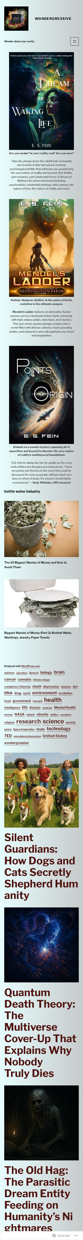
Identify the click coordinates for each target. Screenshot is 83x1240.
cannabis (24, 679)
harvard (37, 701)
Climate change (41, 679)
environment (44, 692)
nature (30, 714)
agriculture (21, 673)
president (65, 714)
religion (9, 722)
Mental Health (65, 707)
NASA (20, 714)
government (22, 701)
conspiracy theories (17, 686)
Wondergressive (53, 19)
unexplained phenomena (27, 736)
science (53, 721)
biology (46, 672)
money (8, 714)
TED (8, 735)
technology (59, 728)
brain (59, 672)
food (7, 701)
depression (51, 686)
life (25, 707)
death (36, 686)
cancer (10, 679)
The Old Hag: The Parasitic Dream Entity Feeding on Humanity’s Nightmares (38, 1199)
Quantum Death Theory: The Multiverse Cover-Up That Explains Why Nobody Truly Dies (40, 1033)
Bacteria (33, 672)
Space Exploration (23, 729)
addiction (9, 672)
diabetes (66, 686)
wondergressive (16, 743)
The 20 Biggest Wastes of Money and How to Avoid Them (35, 565)
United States (55, 736)
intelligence (12, 707)
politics (54, 714)
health (53, 700)
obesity (43, 714)
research (28, 721)
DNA (8, 693)
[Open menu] (74, 41)
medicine (47, 707)
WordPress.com (30, 666)
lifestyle (34, 707)
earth (26, 693)
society (71, 722)
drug (17, 693)
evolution (65, 693)
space (7, 729)
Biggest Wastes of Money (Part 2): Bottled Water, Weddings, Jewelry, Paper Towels (38, 635)
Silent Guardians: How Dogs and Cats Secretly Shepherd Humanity (41, 866)
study (40, 729)
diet (75, 686)
